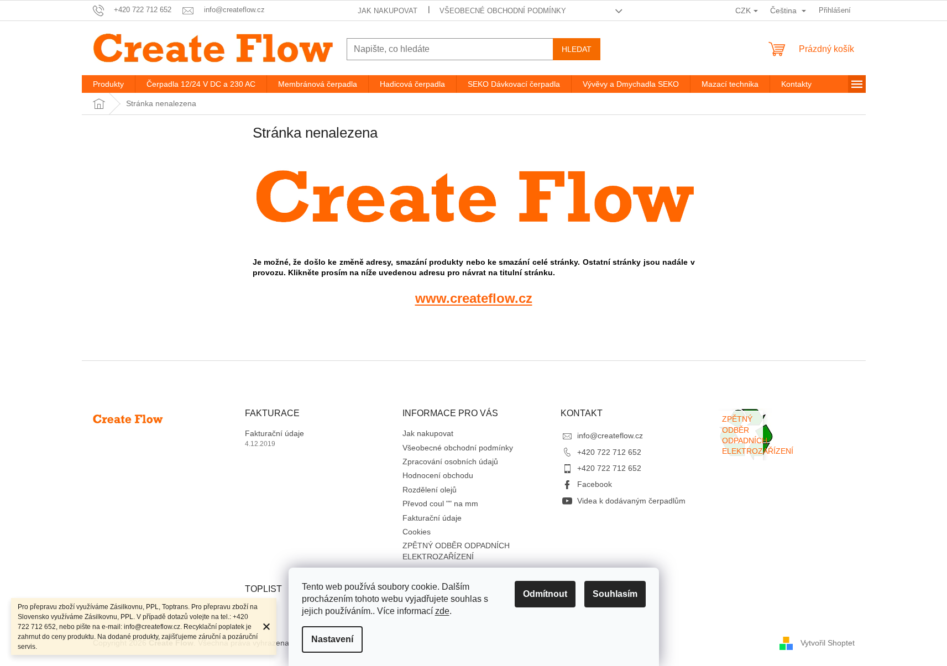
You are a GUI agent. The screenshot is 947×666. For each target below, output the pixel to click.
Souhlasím (615, 594)
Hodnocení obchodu (437, 475)
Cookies (416, 531)
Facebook (594, 484)
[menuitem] (108, 84)
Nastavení (332, 639)
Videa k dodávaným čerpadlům (631, 500)
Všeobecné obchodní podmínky (503, 11)
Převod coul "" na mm (440, 503)
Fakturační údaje (274, 433)
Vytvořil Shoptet (827, 642)
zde (442, 611)
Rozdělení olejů (429, 489)
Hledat (577, 49)
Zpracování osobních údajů (450, 461)
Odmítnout (545, 594)
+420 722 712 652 (609, 452)
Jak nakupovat (387, 11)
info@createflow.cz (610, 435)
